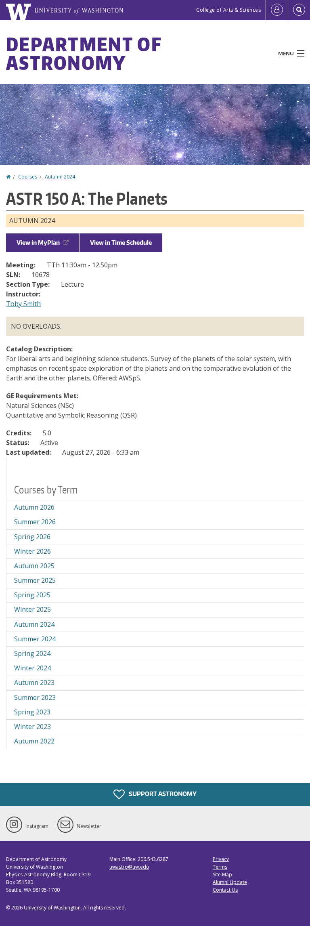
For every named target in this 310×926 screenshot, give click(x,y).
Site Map (222, 874)
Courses (27, 176)
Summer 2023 (35, 697)
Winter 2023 (32, 726)
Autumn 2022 (34, 741)
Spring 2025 (32, 594)
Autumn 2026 (34, 507)
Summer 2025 (35, 580)
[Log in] (277, 10)
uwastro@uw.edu (129, 866)
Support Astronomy (162, 793)
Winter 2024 (32, 668)
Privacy (221, 859)
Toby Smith (23, 303)
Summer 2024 (35, 638)
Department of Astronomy (83, 53)
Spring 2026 (32, 536)
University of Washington (52, 907)
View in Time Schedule (121, 242)
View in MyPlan (38, 242)
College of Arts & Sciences (228, 9)
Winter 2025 (32, 609)
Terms (220, 866)
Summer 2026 (35, 521)
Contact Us (225, 889)
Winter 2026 (32, 551)
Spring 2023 (32, 712)
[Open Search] (299, 10)
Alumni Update (230, 882)
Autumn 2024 (60, 176)
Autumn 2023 (34, 682)
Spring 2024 (32, 653)
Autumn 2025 (34, 565)
